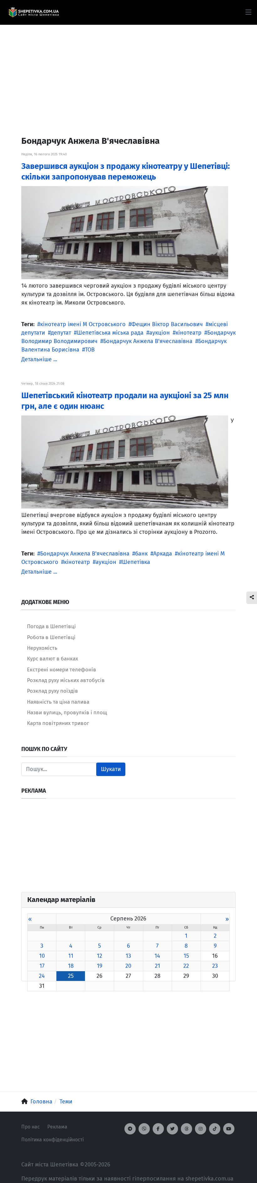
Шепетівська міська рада (110, 332)
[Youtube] (228, 1128)
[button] (248, 12)
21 (157, 965)
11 (70, 955)
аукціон (159, 332)
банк (141, 553)
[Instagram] (200, 1128)
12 (99, 955)
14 (157, 955)
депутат (61, 332)
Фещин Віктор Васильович (167, 324)
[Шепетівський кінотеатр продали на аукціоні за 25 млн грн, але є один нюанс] (124, 461)
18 (71, 965)
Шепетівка (136, 562)
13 (128, 955)
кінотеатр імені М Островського (83, 324)
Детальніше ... (39, 359)
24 (42, 975)
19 (99, 965)
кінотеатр (189, 332)
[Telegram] (130, 1128)
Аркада (162, 553)
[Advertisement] (128, 69)
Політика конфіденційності (52, 1140)
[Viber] (144, 1128)
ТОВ (90, 349)
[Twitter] (172, 1128)
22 (186, 965)
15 (186, 955)
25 (71, 975)
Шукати (111, 769)
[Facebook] (158, 1128)
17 (42, 965)
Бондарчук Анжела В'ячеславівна (147, 341)
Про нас (30, 1127)
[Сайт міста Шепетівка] (33, 12)
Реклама (57, 1127)
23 (215, 965)
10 (42, 955)
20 (128, 965)
